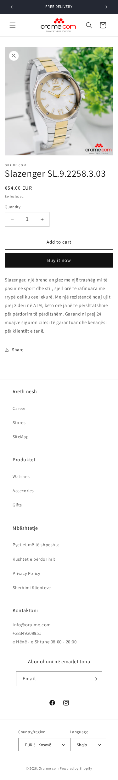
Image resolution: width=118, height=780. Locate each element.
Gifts (17, 505)
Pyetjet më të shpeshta (36, 544)
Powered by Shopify (76, 768)
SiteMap (21, 437)
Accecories (23, 490)
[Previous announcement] (12, 7)
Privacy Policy (26, 573)
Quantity (12, 207)
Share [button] (18, 349)
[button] (13, 25)
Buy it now (59, 260)
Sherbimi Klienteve (32, 587)
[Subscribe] (95, 678)
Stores (19, 422)
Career (19, 408)
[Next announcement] (106, 7)
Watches (21, 476)
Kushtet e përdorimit (34, 559)
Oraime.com (49, 768)
